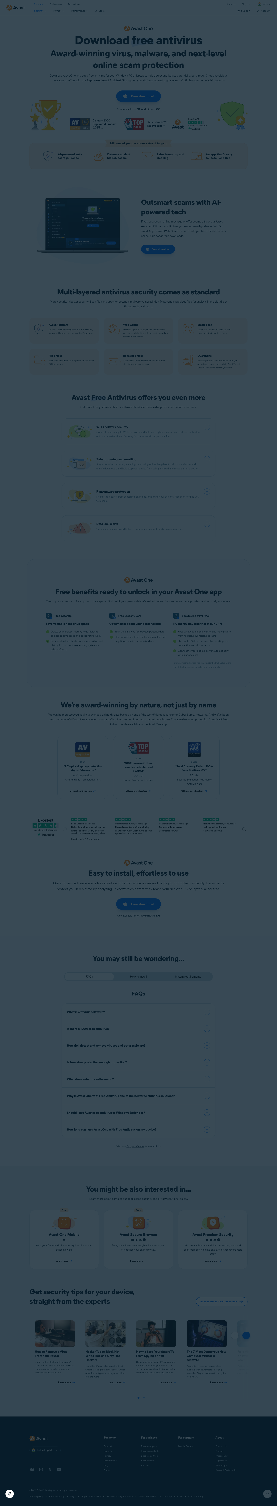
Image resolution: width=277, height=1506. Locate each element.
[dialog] (138, 753)
